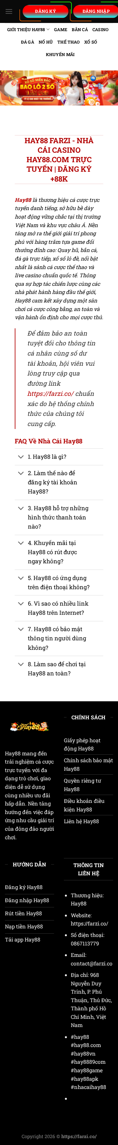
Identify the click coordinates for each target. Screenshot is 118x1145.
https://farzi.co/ (50, 393)
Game (60, 29)
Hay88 (13, 753)
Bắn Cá (80, 29)
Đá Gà (27, 42)
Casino (100, 29)
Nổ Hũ (46, 42)
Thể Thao (68, 42)
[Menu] (9, 11)
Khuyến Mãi (60, 54)
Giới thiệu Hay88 (26, 29)
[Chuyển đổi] (21, 457)
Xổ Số (90, 42)
